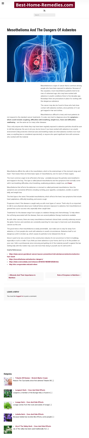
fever (70, 183)
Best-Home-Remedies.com (44, 4)
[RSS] (44, 10)
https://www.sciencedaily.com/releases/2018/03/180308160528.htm (34, 262)
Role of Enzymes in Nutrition (68, 275)
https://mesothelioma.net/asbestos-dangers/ (26, 259)
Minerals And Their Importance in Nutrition (22, 276)
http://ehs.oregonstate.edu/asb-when (23, 264)
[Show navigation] (3, 3)
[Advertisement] (23, 99)
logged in (19, 296)
